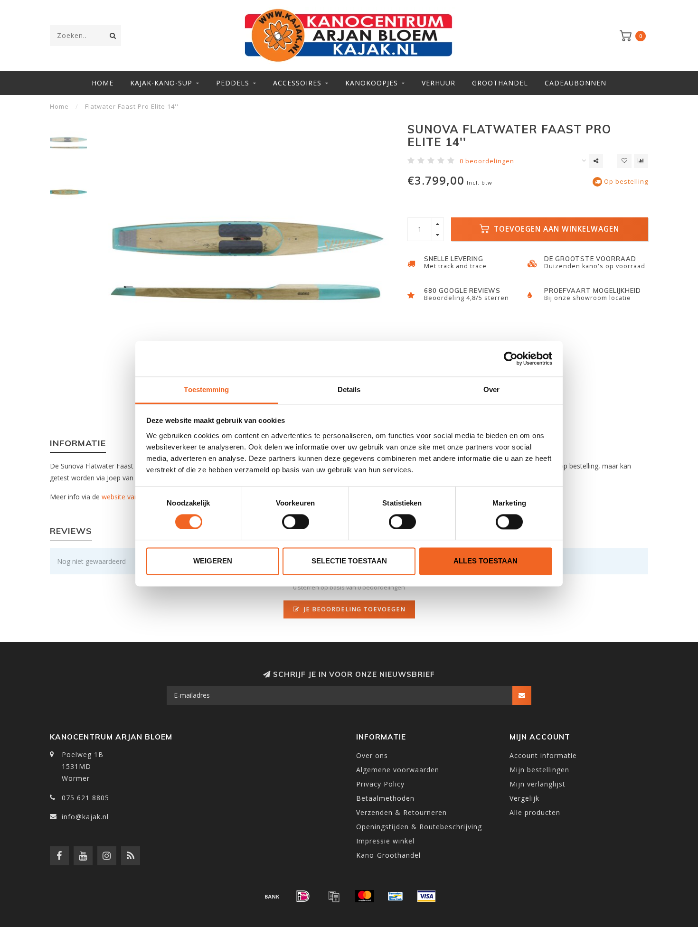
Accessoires (297, 82)
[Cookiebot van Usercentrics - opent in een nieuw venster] (510, 358)
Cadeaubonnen (575, 82)
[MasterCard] (365, 896)
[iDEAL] (303, 896)
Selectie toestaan (349, 561)
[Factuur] (334, 896)
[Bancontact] (395, 896)
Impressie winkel (385, 840)
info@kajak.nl (85, 816)
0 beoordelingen (487, 161)
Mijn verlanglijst (537, 783)
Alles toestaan (485, 561)
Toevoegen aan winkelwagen (555, 229)
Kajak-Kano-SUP (161, 82)
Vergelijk (524, 798)
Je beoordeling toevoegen (354, 609)
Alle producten (534, 812)
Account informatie (543, 755)
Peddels (232, 82)
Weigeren (212, 561)
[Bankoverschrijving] (272, 896)
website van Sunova (132, 496)
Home (102, 82)
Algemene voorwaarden (397, 769)
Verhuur (438, 82)
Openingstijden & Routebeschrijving (419, 826)
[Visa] (426, 896)
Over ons (372, 755)
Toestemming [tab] (206, 389)
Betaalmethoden (385, 798)
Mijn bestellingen (539, 769)
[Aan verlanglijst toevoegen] (624, 161)
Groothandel (500, 82)
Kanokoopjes (371, 82)
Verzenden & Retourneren (401, 812)
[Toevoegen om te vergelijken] (641, 161)
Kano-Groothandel (388, 855)
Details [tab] (349, 389)
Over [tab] (491, 389)
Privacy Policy (380, 783)
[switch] (295, 521)
